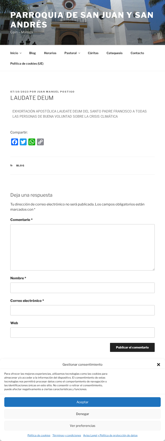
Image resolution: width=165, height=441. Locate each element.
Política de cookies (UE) (26, 63)
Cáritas (93, 53)
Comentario (21, 220)
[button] (158, 364)
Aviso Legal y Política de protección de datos (110, 435)
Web (14, 323)
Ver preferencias (82, 426)
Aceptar (82, 402)
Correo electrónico (27, 301)
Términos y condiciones (66, 435)
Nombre (18, 278)
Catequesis (114, 53)
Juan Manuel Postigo (56, 91)
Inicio (14, 53)
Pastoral (70, 53)
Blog (32, 53)
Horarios (50, 53)
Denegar (82, 414)
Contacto (137, 53)
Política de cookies (39, 435)
